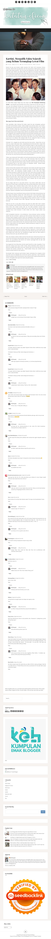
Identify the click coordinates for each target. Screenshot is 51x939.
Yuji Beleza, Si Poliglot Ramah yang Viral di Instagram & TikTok (22, 837)
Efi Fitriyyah (13, 315)
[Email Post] (7, 262)
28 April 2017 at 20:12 (15, 306)
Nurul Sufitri (10, 662)
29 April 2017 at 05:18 (26, 475)
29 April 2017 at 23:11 (19, 559)
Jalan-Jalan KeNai (11, 325)
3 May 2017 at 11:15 (22, 465)
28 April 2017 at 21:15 (17, 393)
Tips (6, 798)
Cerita (22, 64)
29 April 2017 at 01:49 (15, 456)
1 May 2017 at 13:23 (17, 637)
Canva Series (7, 783)
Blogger (33, 935)
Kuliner (6, 790)
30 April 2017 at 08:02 (19, 578)
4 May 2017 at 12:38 (18, 662)
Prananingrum (11, 538)
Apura (9, 456)
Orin (9, 497)
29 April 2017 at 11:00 (19, 538)
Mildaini (9, 597)
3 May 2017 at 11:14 (22, 446)
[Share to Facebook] (12, 262)
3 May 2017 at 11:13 (21, 424)
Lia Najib (10, 413)
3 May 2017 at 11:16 (22, 486)
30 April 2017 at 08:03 (16, 597)
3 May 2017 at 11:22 (22, 607)
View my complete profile (10, 865)
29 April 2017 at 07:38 (20, 516)
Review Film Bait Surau (31, 284)
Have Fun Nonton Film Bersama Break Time (10, 286)
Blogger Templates (37, 936)
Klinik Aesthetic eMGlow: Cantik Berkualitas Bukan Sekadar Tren (22, 843)
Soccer (6, 796)
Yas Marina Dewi (11, 559)
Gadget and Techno (9, 785)
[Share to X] (11, 262)
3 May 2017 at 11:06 (22, 359)
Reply (9, 310)
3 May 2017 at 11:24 (22, 651)
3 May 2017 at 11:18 (22, 529)
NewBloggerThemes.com (29, 936)
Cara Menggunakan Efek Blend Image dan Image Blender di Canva (23, 832)
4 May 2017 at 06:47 (22, 383)
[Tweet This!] (10, 259)
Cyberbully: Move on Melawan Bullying (38, 286)
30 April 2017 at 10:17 (17, 616)
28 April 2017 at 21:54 (16, 413)
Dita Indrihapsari (11, 516)
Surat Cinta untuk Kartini (17, 121)
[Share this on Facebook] (9, 259)
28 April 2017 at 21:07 (18, 345)
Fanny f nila (10, 616)
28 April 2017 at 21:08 (18, 369)
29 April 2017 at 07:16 (14, 497)
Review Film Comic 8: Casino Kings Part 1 (24, 286)
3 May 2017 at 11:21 (22, 568)
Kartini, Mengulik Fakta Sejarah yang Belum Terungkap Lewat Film (25, 60)
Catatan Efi (25, 935)
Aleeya (9, 306)
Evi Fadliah (10, 393)
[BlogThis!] (10, 262)
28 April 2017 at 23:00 (22, 435)
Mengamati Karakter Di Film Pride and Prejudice (17, 286)
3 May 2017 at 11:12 (22, 403)
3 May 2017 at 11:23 (22, 627)
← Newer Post (6, 296)
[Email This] (9, 262)
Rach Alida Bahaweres (13, 435)
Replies (10, 312)
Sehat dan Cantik (8, 794)
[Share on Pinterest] (14, 259)
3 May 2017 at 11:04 (22, 315)
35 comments (38, 64)
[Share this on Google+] (12, 259)
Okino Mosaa (11, 637)
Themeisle (15, 936)
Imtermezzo (7, 788)
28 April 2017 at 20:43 (20, 325)
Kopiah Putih (11, 345)
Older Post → (45, 296)
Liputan (6, 792)
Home (26, 296)
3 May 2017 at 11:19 (22, 548)
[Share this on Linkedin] (15, 259)
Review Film (30, 64)
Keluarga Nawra (11, 578)
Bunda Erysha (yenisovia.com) (14, 475)
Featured (25, 64)
